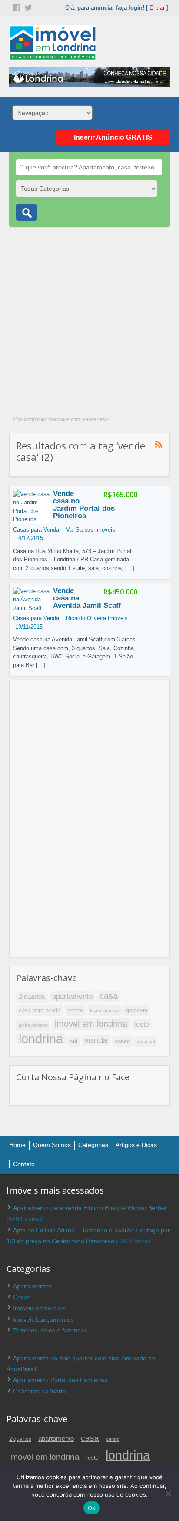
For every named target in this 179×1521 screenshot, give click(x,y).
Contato (24, 1163)
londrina (41, 1039)
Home (17, 1144)
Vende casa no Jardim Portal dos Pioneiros (84, 504)
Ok (92, 1507)
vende (122, 1041)
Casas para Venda (36, 529)
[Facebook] (16, 6)
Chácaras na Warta (39, 1391)
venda (96, 1040)
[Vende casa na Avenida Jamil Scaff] (31, 608)
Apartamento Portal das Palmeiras (60, 1379)
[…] (129, 568)
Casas (21, 1297)
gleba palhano (33, 1025)
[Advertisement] (89, 317)
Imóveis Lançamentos (43, 1319)
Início (17, 419)
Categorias (93, 1144)
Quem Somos (52, 1144)
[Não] (168, 1493)
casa (108, 996)
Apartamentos (32, 1286)
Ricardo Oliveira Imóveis (97, 618)
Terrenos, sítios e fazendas (50, 1330)
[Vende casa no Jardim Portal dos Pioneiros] (31, 519)
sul (73, 1041)
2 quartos (32, 996)
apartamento (72, 996)
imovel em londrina (91, 1024)
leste (141, 1024)
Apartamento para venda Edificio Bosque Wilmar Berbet (89, 1207)
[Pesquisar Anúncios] (26, 212)
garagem (136, 1010)
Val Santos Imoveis (90, 529)
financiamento (104, 1010)
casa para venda (39, 1011)
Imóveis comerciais (39, 1308)
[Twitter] (27, 6)
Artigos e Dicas (136, 1144)
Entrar (157, 7)
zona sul (146, 1041)
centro (75, 1010)
